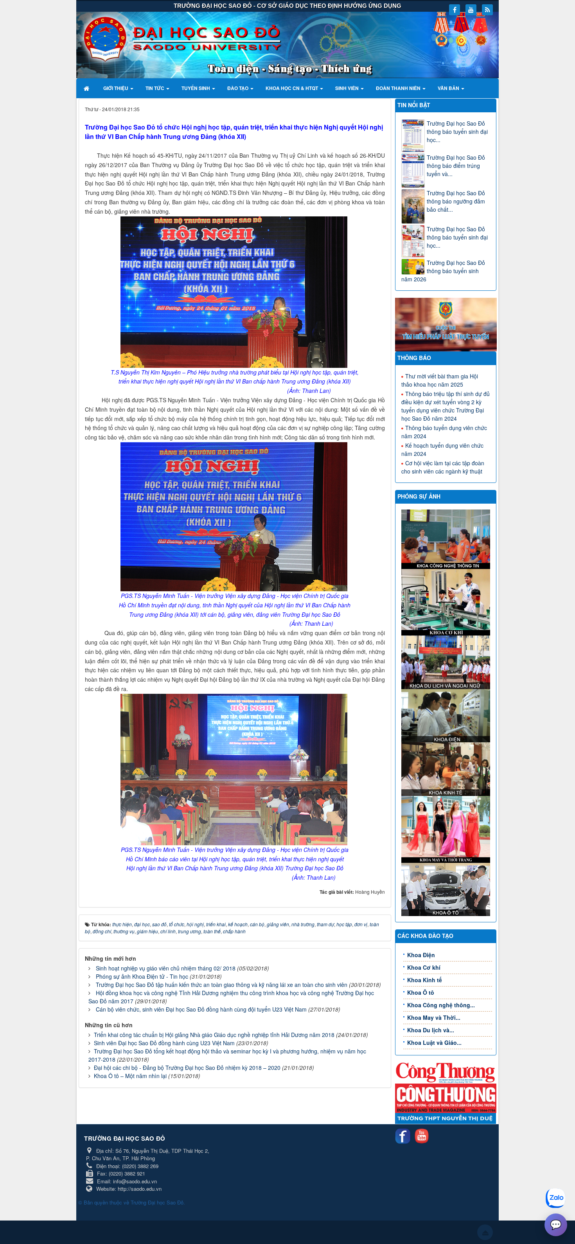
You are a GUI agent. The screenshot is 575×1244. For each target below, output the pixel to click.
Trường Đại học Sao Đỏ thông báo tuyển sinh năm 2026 (443, 271)
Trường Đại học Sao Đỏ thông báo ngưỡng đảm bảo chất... (456, 201)
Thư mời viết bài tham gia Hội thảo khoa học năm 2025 (439, 380)
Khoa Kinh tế (424, 980)
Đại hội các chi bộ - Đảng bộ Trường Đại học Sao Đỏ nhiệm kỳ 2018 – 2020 (187, 1067)
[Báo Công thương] (446, 1072)
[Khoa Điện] (446, 715)
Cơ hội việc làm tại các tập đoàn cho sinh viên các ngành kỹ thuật (442, 467)
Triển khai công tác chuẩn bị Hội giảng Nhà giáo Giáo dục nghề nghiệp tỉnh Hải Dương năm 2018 (214, 1035)
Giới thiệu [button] (116, 88)
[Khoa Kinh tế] (446, 768)
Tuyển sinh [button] (196, 88)
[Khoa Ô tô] (446, 888)
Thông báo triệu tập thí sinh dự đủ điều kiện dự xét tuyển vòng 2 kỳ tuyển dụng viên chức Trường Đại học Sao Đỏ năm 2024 (445, 406)
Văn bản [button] (449, 88)
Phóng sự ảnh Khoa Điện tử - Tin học (142, 976)
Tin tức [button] (155, 88)
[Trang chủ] (87, 88)
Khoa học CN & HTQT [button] (292, 88)
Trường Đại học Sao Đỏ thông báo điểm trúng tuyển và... (456, 165)
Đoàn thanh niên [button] (399, 88)
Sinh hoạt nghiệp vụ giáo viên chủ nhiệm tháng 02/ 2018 (165, 968)
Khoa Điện (421, 955)
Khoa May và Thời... (433, 1017)
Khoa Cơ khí (423, 967)
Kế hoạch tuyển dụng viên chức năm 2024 (442, 449)
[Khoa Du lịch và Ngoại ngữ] (446, 661)
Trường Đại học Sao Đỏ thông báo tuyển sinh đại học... (457, 131)
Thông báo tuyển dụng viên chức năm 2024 (444, 432)
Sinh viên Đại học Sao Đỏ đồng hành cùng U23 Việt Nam (164, 1043)
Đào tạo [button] (238, 88)
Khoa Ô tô (420, 992)
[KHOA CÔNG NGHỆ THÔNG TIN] (446, 538)
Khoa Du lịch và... (430, 1030)
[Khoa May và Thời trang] (446, 828)
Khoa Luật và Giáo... (434, 1042)
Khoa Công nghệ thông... (441, 1005)
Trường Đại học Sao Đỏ (157, 1202)
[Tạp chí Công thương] (446, 1097)
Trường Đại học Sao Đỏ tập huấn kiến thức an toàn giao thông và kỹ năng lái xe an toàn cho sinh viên (221, 984)
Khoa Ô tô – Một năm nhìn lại (130, 1076)
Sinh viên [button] (347, 88)
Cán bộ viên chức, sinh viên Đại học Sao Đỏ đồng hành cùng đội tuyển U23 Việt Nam (201, 1009)
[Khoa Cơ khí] (446, 601)
